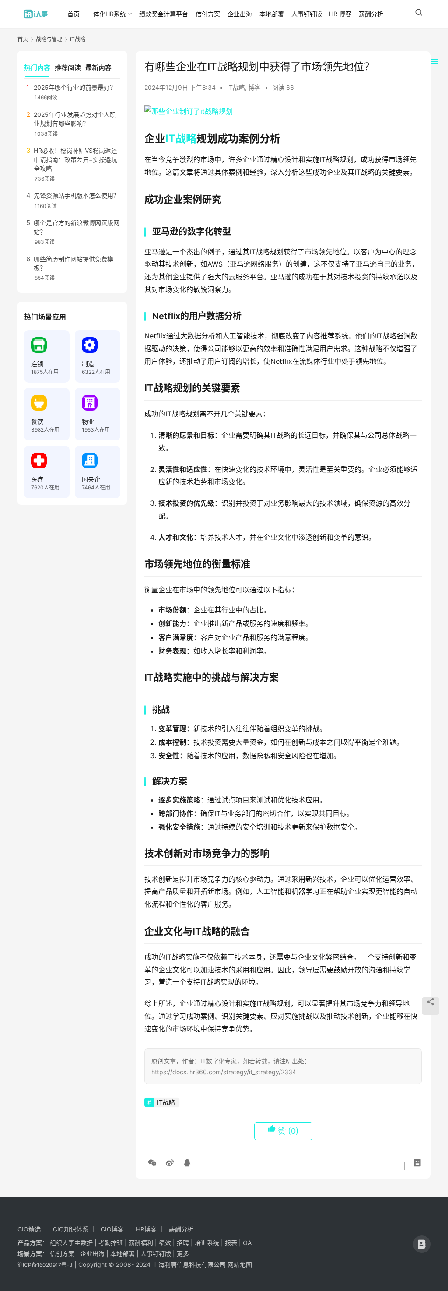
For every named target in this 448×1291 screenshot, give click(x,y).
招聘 (183, 1242)
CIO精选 (29, 1229)
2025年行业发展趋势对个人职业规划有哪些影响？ (75, 119)
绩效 (165, 1242)
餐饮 (37, 421)
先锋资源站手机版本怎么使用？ (76, 195)
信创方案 (208, 14)
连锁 (37, 363)
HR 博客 (340, 14)
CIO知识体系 (70, 1229)
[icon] (421, 1244)
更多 (183, 1253)
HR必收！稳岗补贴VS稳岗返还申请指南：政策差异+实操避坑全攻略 (75, 159)
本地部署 (271, 14)
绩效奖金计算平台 (163, 14)
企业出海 (240, 14)
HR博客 (146, 1229)
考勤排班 (110, 1242)
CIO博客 (112, 1229)
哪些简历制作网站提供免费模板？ (73, 263)
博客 (254, 87)
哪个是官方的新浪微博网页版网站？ (76, 227)
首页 (73, 14)
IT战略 (236, 87)
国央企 (91, 479)
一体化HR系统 (106, 14)
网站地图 (240, 1264)
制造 (88, 363)
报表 (232, 1242)
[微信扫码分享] (152, 1162)
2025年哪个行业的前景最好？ (75, 87)
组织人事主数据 (71, 1242)
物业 (88, 421)
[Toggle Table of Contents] (434, 61)
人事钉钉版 (306, 14)
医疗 (37, 479)
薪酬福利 (141, 1242)
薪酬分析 (371, 14)
